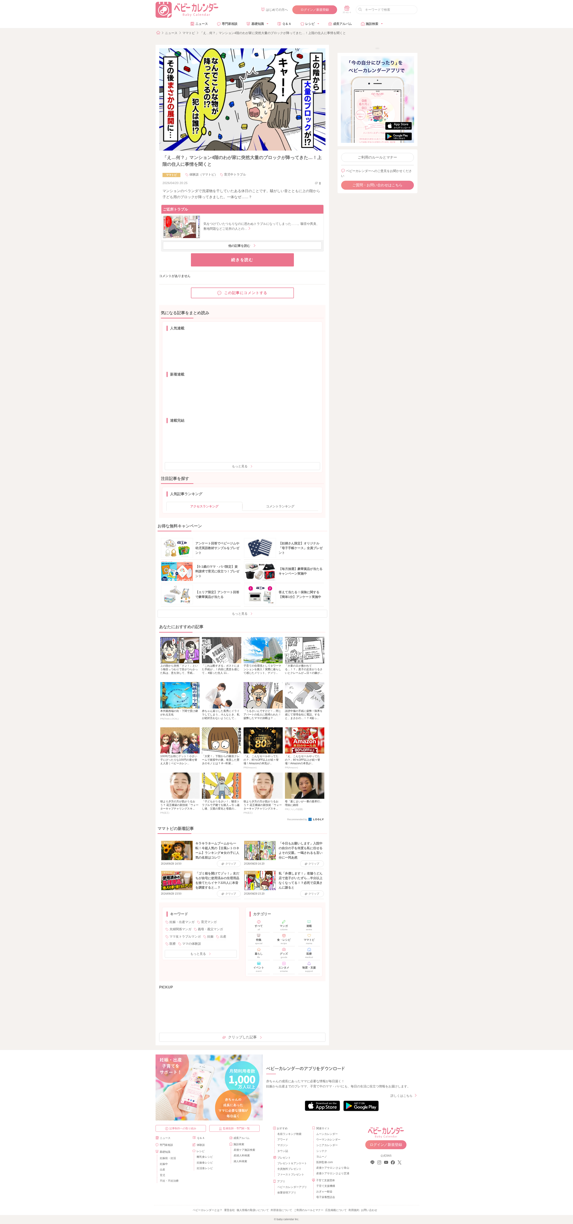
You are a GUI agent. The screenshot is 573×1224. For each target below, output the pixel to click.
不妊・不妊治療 (169, 1180)
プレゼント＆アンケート (292, 1163)
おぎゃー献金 (324, 1191)
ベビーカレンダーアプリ (292, 1187)
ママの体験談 (191, 943)
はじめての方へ (277, 9)
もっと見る (240, 466)
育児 (162, 1175)
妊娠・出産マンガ (182, 922)
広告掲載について (336, 1210)
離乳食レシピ (205, 1156)
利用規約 (354, 1210)
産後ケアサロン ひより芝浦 (332, 1173)
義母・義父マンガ (210, 929)
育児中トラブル (235, 174)
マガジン (282, 1145)
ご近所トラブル (175, 209)
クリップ (230, 863)
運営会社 (229, 1210)
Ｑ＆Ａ (286, 24)
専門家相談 (229, 24)
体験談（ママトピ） (203, 174)
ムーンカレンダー (327, 1134)
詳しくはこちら (402, 1095)
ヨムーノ (321, 1156)
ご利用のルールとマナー (377, 157)
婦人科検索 (240, 1161)
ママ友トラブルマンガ (185, 936)
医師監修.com (324, 1162)
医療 (172, 943)
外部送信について (281, 1210)
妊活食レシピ (205, 1168)
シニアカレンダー (327, 1145)
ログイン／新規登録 (315, 9)
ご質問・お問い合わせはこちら (377, 185)
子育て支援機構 (325, 1185)
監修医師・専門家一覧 (236, 1128)
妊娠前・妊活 (168, 1158)
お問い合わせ (369, 1210)
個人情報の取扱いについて (253, 1210)
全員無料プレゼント (289, 1168)
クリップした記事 (242, 1037)
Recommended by (297, 819)
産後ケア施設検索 (244, 1149)
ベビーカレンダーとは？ (207, 1210)
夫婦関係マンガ (180, 929)
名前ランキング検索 (289, 1134)
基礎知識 (257, 24)
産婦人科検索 (242, 1155)
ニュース (201, 24)
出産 (223, 936)
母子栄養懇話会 (325, 1197)
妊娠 (210, 936)
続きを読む (242, 260)
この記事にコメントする (246, 293)
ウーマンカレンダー (328, 1139)
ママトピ (188, 33)
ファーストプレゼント (290, 1174)
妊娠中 (164, 1164)
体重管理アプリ (286, 1192)
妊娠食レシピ (205, 1162)
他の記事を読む (239, 245)
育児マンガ (209, 922)
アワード (282, 1139)
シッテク (321, 1151)
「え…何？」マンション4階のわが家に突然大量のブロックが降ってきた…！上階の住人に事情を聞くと (273, 33)
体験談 (201, 1145)
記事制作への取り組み (182, 1128)
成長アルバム (342, 24)
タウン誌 (282, 1151)
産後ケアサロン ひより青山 (332, 1167)
